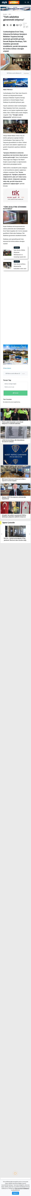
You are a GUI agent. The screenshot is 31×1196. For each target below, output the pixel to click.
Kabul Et (15, 1193)
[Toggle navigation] (28, 2)
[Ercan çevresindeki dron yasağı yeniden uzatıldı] (15, 531)
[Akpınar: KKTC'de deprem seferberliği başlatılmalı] (15, 489)
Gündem (5, 14)
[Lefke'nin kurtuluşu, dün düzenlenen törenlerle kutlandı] (15, 432)
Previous (1, 510)
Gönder (16, 393)
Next (30, 510)
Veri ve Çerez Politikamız (22, 1188)
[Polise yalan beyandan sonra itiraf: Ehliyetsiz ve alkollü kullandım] (15, 414)
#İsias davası (7, 368)
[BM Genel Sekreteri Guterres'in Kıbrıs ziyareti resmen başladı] (15, 471)
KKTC (10, 14)
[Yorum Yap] (21, 25)
